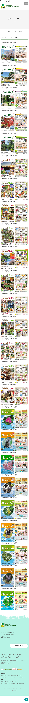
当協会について (4, 660)
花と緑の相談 (17, 654)
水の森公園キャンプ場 (6, 683)
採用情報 (23, 660)
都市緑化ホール (20, 675)
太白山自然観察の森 (5, 677)
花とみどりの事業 (6, 654)
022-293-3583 (8, 636)
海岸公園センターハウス (14, 677)
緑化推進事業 (22, 677)
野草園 (2, 675)
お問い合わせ (19, 645)
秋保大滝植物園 (7, 675)
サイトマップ (11, 662)
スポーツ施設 (16, 656)
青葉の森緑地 (13, 675)
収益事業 (4, 657)
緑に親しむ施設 (6, 656)
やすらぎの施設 (14, 657)
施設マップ (3, 662)
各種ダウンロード (14, 660)
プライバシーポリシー (6, 663)
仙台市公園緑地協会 (20, 683)
